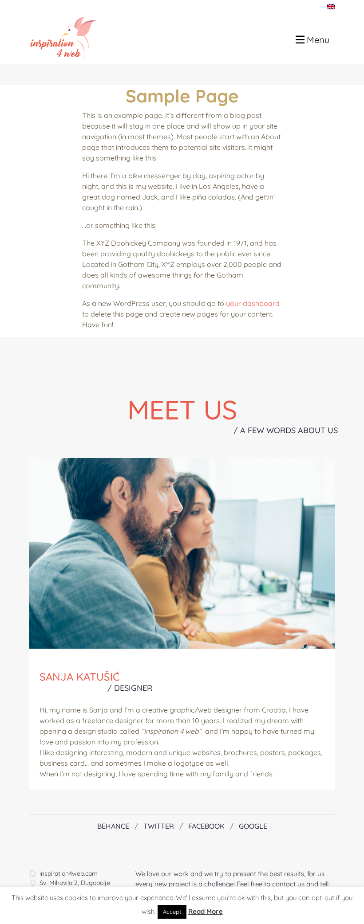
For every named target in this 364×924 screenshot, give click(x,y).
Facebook (206, 826)
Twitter (158, 826)
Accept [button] (172, 911)
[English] (331, 6)
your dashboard (253, 303)
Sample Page (182, 96)
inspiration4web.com (69, 873)
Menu (317, 39)
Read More (205, 911)
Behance (113, 826)
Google (253, 826)
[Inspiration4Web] (60, 37)
